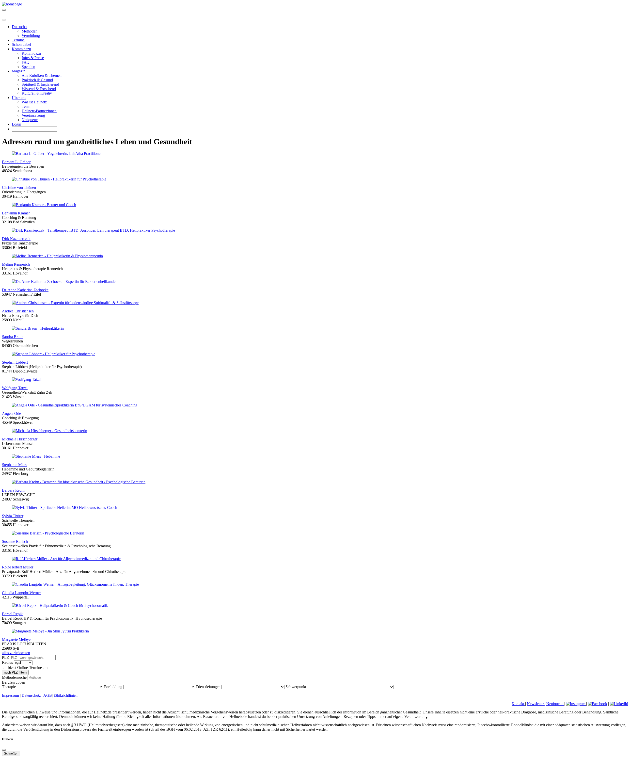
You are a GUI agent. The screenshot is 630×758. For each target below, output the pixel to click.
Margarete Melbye (16, 639)
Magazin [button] (18, 71)
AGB (47, 695)
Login (16, 124)
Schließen (11, 753)
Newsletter (536, 704)
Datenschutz (32, 695)
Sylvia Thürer (12, 516)
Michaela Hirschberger (19, 439)
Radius (7, 662)
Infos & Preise (33, 58)
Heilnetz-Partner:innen (39, 111)
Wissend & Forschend (39, 89)
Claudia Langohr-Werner (21, 593)
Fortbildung (113, 687)
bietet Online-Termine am (27, 667)
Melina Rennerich (16, 264)
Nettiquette (555, 704)
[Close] (4, 19)
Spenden (28, 67)
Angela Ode (11, 413)
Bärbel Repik (12, 614)
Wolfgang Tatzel (15, 388)
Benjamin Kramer (16, 213)
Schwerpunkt (295, 687)
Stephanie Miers (14, 465)
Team (26, 106)
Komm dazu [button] (21, 49)
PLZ (5, 657)
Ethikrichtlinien (66, 695)
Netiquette (30, 120)
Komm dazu (31, 53)
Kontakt (518, 704)
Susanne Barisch (15, 541)
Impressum (10, 695)
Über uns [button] (19, 98)
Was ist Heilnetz (34, 102)
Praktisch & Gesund (37, 80)
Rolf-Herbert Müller (17, 567)
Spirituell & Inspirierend (40, 84)
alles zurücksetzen (16, 653)
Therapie (9, 687)
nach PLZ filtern (15, 672)
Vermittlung (31, 35)
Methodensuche (14, 677)
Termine (18, 40)
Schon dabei (21, 44)
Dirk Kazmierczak (16, 239)
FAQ (26, 62)
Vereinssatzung (33, 115)
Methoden (29, 31)
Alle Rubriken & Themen (42, 75)
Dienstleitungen (208, 687)
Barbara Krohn (13, 490)
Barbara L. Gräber (16, 162)
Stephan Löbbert (15, 362)
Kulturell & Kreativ (37, 93)
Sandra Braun (12, 337)
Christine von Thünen (19, 187)
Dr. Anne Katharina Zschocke (25, 290)
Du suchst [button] (19, 27)
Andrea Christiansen (18, 311)
